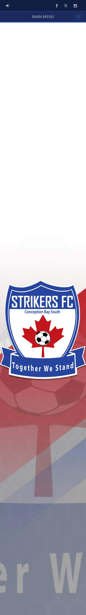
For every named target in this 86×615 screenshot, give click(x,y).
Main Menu (43, 16)
